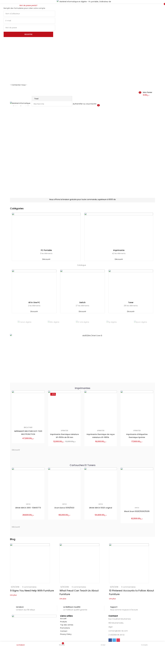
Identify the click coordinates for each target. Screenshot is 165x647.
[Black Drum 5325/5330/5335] (137, 485)
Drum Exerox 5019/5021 (64, 508)
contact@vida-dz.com (118, 631)
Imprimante (118, 250)
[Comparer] (43, 415)
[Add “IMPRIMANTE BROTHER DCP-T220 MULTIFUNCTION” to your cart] (43, 410)
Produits (26, 123)
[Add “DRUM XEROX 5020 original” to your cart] (115, 486)
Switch (82, 302)
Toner (130, 302)
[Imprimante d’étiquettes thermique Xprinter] (137, 408)
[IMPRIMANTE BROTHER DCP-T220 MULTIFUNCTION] (28, 407)
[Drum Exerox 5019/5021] (64, 484)
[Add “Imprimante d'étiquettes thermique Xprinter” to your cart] (151, 413)
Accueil (13, 123)
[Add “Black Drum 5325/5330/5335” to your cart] (151, 490)
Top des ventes (41, 123)
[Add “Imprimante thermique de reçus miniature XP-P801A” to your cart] (115, 413)
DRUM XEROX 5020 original (100, 508)
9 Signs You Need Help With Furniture (32, 590)
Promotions (58, 123)
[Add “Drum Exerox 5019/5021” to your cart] (79, 486)
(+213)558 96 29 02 (116, 635)
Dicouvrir (34, 311)
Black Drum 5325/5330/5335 (137, 511)
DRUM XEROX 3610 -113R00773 (28, 508)
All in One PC (34, 302)
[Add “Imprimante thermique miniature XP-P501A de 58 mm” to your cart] (79, 413)
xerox (28, 504)
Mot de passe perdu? (28, 5)
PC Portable (46, 250)
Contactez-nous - (19, 85)
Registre (28, 34)
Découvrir (46, 259)
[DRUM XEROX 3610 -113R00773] (28, 484)
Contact (72, 123)
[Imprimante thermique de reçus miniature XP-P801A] (100, 408)
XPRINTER (64, 430)
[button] (126, 93)
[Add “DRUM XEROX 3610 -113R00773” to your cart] (43, 486)
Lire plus (13, 595)
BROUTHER (28, 427)
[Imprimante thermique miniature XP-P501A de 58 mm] (64, 408)
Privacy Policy (66, 634)
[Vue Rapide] (43, 421)
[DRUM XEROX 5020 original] (100, 484)
